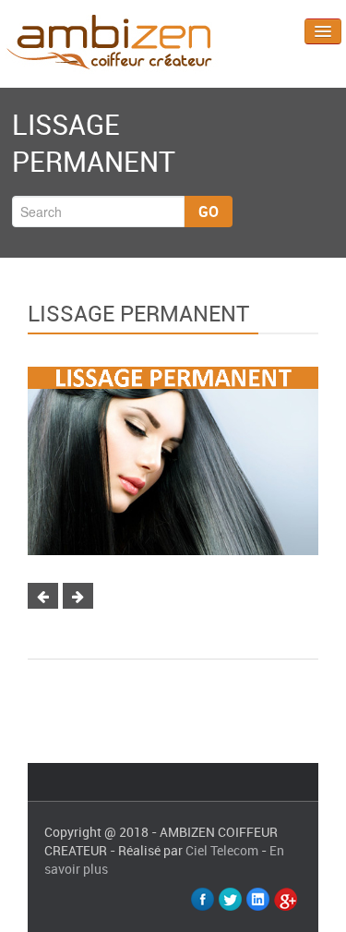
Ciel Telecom (221, 850)
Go (208, 211)
